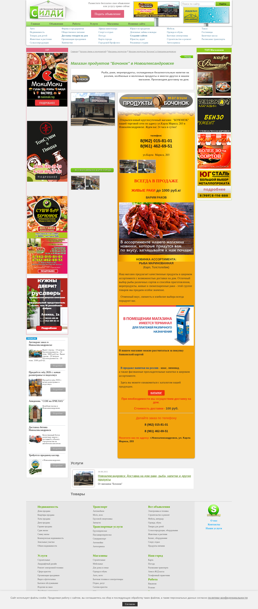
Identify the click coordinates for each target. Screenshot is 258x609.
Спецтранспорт (99, 538)
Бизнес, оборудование (157, 538)
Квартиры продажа (46, 515)
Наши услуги (214, 528)
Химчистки (67, 42)
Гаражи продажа (45, 526)
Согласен (130, 604)
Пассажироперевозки (102, 535)
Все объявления (159, 506)
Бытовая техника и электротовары (108, 579)
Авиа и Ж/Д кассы (156, 571)
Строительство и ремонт (179, 39)
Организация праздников (74, 39)
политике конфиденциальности (228, 597)
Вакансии (152, 583)
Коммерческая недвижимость (51, 538)
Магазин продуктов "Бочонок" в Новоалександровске (152, 51)
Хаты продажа (44, 519)
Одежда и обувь (175, 32)
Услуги (94, 23)
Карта (150, 560)
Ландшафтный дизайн (47, 564)
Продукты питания (156, 546)
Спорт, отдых (154, 542)
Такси (204, 28)
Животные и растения (41, 39)
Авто (32, 28)
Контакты (214, 524)
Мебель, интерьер (156, 519)
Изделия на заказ (45, 587)
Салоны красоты (100, 587)
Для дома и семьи (100, 567)
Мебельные (98, 564)
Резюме (151, 587)
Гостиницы (207, 32)
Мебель (170, 28)
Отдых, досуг (99, 583)
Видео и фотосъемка (47, 579)
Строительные (44, 560)
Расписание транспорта (213, 39)
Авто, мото (98, 575)
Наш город (155, 555)
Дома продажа (44, 511)
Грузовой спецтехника (102, 519)
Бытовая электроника (177, 35)
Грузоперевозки (100, 531)
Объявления (56, 23)
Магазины (113, 23)
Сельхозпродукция (39, 42)
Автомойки (98, 542)
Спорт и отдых (105, 32)
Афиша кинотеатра (107, 28)
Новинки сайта (136, 23)
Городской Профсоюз (109, 42)
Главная (35, 23)
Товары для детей (38, 35)
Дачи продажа (44, 522)
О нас (213, 520)
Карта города (105, 39)
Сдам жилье (43, 530)
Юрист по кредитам (140, 28)
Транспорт (100, 506)
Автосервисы (173, 42)
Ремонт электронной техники (50, 567)
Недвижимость (37, 32)
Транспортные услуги (108, 526)
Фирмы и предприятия (73, 28)
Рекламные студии (139, 42)
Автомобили (98, 511)
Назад (187, 57)
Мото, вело (98, 515)
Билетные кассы (209, 35)
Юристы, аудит (137, 39)
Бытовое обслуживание (48, 583)
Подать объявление (108, 14)
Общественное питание (73, 32)
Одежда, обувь (154, 522)
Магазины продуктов (117, 51)
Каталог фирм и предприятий (93, 51)
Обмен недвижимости (47, 546)
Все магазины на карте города (93, 170)
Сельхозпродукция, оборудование (163, 530)
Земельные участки (46, 542)
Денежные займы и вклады (143, 32)
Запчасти (97, 522)
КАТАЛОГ (156, 393)
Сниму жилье (43, 534)
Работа (76, 23)
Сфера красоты (44, 571)
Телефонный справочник (159, 575)
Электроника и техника (158, 511)
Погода (102, 35)
